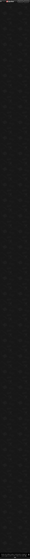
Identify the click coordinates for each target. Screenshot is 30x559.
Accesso (26, 1)
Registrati (20, 1)
